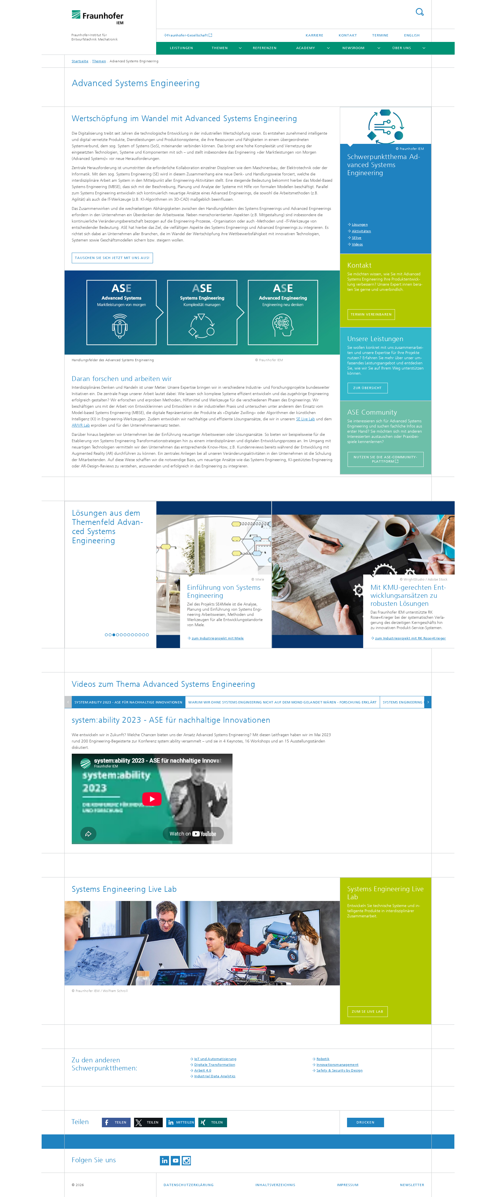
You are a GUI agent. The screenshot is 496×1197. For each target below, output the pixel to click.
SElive (357, 238)
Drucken (365, 1122)
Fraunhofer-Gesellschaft (187, 35)
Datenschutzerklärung (189, 1185)
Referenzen (264, 48)
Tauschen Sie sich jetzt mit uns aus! (112, 258)
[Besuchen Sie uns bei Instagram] (186, 1160)
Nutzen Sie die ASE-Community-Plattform (385, 459)
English (412, 35)
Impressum (348, 1185)
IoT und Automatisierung (215, 1059)
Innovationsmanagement (338, 1065)
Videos (357, 244)
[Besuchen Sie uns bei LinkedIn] (164, 1160)
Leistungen (181, 48)
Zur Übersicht (367, 388)
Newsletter (412, 1185)
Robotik (323, 1059)
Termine (380, 35)
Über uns (401, 48)
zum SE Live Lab (367, 1012)
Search (419, 12)
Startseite (80, 61)
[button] (106, 634)
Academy (305, 48)
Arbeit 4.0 (202, 1070)
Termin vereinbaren (371, 314)
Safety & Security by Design (340, 1070)
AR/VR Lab (81, 425)
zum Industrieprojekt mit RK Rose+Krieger (306, 638)
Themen (220, 48)
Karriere (314, 35)
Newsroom (353, 48)
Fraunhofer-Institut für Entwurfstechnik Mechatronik (94, 37)
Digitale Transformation (214, 1065)
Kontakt (348, 35)
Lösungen (360, 225)
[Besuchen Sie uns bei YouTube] (175, 1160)
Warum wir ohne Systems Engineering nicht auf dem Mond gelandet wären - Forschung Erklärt (282, 702)
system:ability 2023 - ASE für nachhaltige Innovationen (128, 702)
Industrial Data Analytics (215, 1076)
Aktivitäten (361, 231)
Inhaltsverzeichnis (275, 1185)
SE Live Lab (305, 419)
